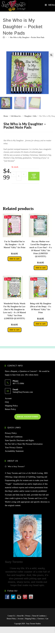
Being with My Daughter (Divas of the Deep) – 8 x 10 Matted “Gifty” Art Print (40, 308)
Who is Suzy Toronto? (16, 466)
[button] (51, 55)
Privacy (27, 616)
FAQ (7, 402)
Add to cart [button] (14, 259)
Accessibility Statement (14, 451)
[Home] (4, 37)
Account (8, 398)
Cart (46, 619)
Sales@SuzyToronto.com (23, 392)
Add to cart (34, 176)
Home (6, 116)
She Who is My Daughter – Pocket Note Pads (27, 37)
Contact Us (11, 616)
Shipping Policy (11, 406)
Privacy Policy (11, 433)
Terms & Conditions (39, 616)
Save (9, 217)
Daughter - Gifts (30, 116)
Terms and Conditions (13, 437)
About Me (20, 616)
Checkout (40, 619)
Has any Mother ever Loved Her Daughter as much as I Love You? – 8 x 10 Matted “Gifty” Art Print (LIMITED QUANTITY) (40, 249)
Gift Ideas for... (16, 116)
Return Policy (10, 409)
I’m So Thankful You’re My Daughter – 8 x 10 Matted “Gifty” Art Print (14, 244)
